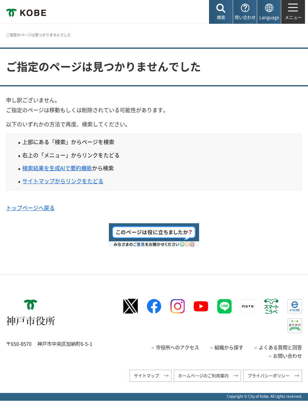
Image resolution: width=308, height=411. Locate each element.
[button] (221, 12)
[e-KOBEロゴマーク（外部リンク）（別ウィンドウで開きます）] (295, 306)
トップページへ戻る (30, 208)
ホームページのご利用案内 (203, 375)
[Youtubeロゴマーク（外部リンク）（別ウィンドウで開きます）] (201, 306)
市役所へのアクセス (177, 347)
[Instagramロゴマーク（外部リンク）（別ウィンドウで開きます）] (177, 306)
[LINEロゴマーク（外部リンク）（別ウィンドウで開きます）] (224, 306)
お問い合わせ (287, 355)
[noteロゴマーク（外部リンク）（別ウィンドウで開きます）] (248, 306)
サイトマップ (146, 375)
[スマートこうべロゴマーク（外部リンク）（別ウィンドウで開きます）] (271, 306)
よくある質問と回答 (280, 347)
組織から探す (228, 347)
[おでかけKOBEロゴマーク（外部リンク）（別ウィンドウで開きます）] (295, 325)
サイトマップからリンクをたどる (62, 181)
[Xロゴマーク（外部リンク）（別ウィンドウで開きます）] (130, 306)
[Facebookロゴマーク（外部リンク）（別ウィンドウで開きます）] (154, 306)
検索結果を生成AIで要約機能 (57, 168)
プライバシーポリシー (269, 375)
